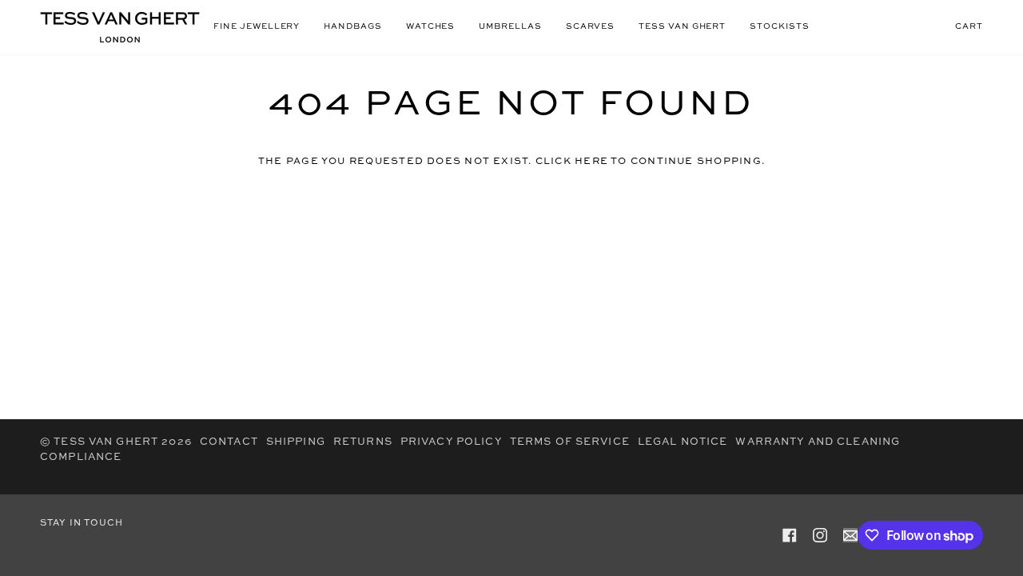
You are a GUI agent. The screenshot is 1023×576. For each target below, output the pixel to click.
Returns (362, 442)
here (591, 161)
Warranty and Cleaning (817, 442)
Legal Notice (683, 442)
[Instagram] (820, 535)
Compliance (80, 457)
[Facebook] (789, 535)
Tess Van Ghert (106, 442)
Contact (229, 442)
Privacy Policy (451, 442)
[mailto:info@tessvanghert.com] (850, 535)
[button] (256, 27)
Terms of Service (570, 442)
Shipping (295, 442)
